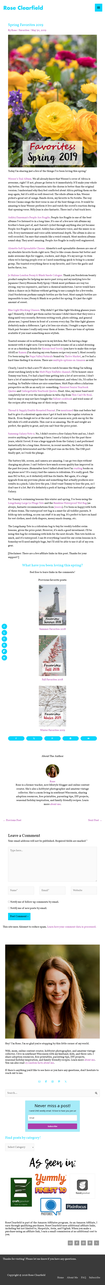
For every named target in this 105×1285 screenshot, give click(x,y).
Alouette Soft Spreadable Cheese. (26, 248)
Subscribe (52, 1126)
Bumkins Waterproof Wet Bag (70, 503)
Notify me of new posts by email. (28, 908)
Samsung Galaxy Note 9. (21, 434)
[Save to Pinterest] (52, 738)
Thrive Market (73, 356)
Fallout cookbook (62, 399)
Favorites (24, 30)
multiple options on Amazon (69, 360)
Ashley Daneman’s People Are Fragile (29, 217)
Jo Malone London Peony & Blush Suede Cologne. (35, 275)
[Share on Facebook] (16, 738)
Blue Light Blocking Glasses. (24, 310)
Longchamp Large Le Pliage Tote (26, 503)
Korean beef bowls (52, 349)
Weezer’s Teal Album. (20, 179)
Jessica (58, 507)
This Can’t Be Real (82, 395)
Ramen (22, 352)
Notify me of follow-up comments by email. (34, 902)
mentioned (67, 410)
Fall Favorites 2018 (52, 679)
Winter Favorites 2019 (52, 730)
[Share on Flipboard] (4, 651)
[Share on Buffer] (70, 738)
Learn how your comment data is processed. (71, 927)
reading (78, 468)
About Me (72, 1277)
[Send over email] (89, 738)
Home (60, 1277)
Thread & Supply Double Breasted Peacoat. (32, 410)
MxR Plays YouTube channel (55, 372)
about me (55, 804)
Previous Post (12, 820)
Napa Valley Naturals (41, 356)
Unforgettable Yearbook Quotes (39, 391)
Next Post (95, 820)
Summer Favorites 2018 (52, 629)
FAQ (83, 1277)
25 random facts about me (39, 1063)
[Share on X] (34, 738)
